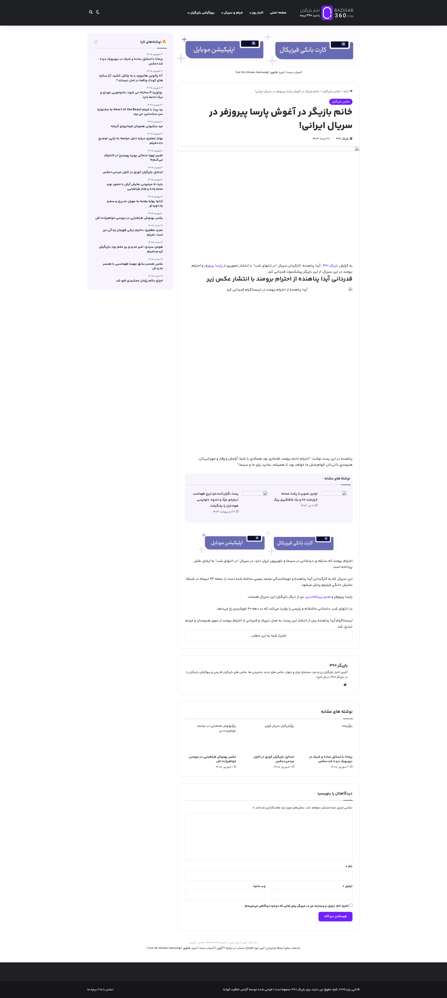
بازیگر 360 (330, 265)
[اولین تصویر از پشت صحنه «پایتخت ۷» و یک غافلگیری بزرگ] (334, 499)
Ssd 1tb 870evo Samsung (252, 72)
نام (348, 866)
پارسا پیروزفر (213, 265)
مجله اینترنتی (274, 948)
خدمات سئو (292, 948)
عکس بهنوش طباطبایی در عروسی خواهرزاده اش (212, 759)
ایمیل (347, 886)
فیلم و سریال (233, 12)
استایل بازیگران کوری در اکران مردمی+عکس (274, 759)
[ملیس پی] (269, 543)
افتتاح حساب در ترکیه (239, 948)
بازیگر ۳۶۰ (342, 139)
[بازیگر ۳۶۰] (327, 13)
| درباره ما (93, 989)
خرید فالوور (277, 72)
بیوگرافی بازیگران (202, 12)
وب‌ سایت (259, 886)
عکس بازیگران (331, 91)
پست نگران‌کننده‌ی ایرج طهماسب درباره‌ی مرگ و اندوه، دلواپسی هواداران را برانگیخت (215, 500)
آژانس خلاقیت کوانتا (235, 989)
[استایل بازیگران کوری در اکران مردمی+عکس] (268, 738)
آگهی (220, 948)
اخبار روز (257, 12)
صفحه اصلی (278, 12)
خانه (347, 91)
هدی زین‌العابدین (318, 597)
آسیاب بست (294, 72)
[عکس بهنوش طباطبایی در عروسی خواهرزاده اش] (210, 738)
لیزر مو (259, 948)
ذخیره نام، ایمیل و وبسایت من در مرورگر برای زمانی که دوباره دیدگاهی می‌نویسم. (296, 906)
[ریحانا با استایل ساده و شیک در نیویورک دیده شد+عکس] (326, 738)
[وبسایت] (345, 685)
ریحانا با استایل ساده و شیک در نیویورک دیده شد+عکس (330, 759)
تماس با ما (106, 989)
